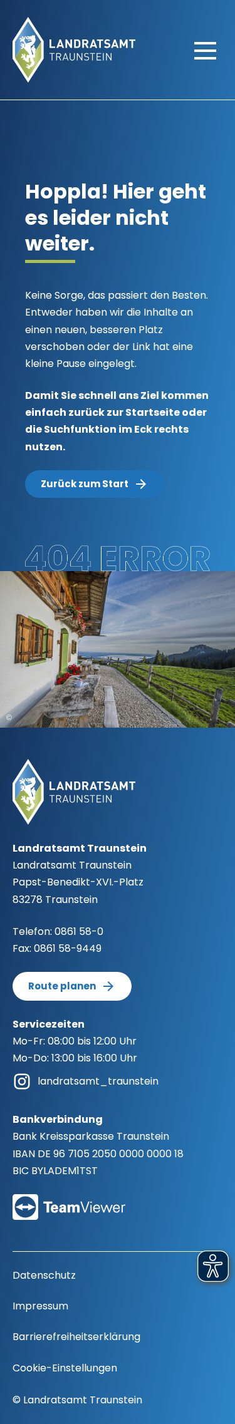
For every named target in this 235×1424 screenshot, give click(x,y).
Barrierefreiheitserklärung (76, 1336)
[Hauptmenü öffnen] (205, 50)
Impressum (40, 1306)
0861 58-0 (79, 931)
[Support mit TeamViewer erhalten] (69, 1199)
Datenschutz (44, 1275)
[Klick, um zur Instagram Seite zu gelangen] (22, 1080)
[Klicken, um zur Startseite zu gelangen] (74, 49)
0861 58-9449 (68, 948)
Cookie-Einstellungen (65, 1368)
